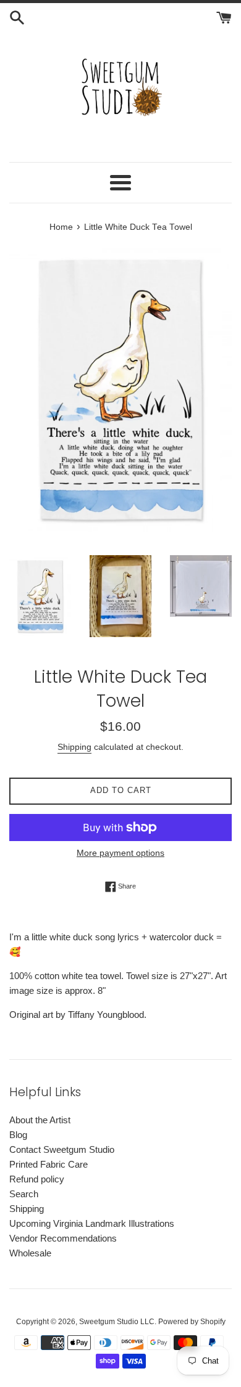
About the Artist (39, 1120)
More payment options (120, 853)
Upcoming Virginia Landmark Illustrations (91, 1223)
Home (61, 227)
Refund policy (36, 1179)
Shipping (74, 747)
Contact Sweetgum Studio (61, 1149)
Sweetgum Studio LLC (116, 1321)
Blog (18, 1134)
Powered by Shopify (192, 1321)
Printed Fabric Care (48, 1164)
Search (23, 1194)
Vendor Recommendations (63, 1238)
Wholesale (30, 1253)
